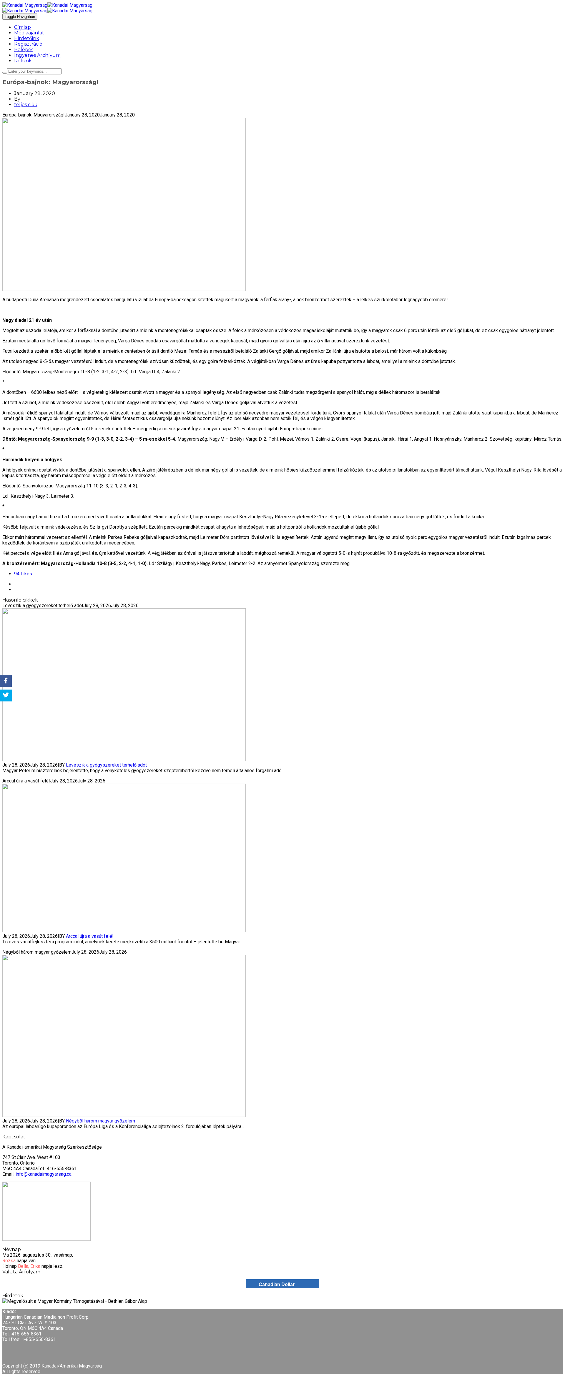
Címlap (22, 27)
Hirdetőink (26, 38)
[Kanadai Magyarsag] (282, 5)
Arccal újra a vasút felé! (90, 936)
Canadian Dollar (277, 1284)
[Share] (6, 681)
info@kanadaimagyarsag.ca (44, 1174)
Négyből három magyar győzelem (100, 1121)
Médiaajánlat (29, 33)
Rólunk (23, 61)
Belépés (23, 49)
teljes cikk (25, 104)
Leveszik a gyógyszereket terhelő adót (106, 765)
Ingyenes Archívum (37, 55)
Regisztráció (28, 44)
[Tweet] (6, 695)
